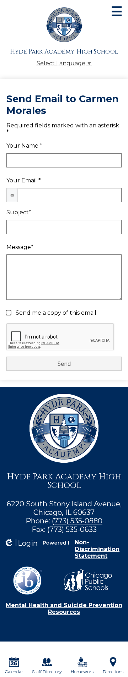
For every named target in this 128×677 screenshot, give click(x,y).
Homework (82, 671)
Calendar (14, 671)
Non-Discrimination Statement (97, 549)
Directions (113, 671)
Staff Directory (47, 671)
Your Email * (23, 180)
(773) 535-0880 (77, 521)
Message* (19, 247)
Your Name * (24, 145)
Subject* (18, 212)
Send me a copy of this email (55, 312)
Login (21, 543)
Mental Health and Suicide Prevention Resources (64, 608)
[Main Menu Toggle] (116, 11)
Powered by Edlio (56, 542)
